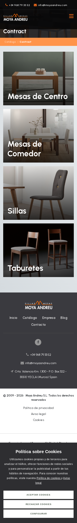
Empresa (49, 318)
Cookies (38, 420)
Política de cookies (49, 478)
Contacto (38, 325)
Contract (25, 41)
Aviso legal (38, 414)
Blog (64, 318)
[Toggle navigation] (70, 16)
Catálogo (10, 41)
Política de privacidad (38, 408)
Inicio (14, 318)
